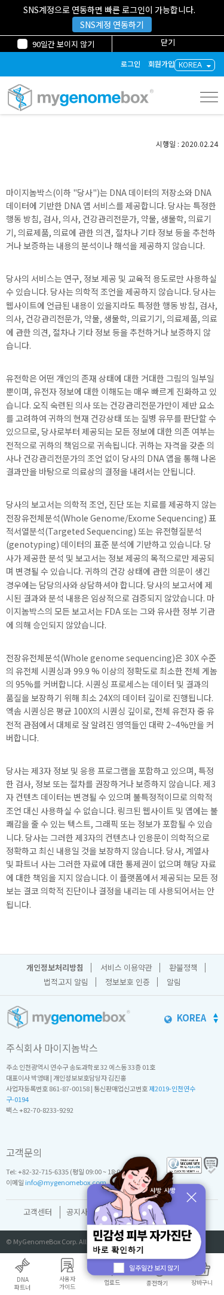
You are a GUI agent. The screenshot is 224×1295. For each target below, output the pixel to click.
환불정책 (183, 967)
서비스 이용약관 (126, 967)
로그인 (130, 64)
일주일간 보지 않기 (154, 1267)
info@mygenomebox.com (65, 1182)
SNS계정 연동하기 (112, 24)
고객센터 (37, 1211)
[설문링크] (146, 1218)
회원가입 (161, 64)
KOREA (190, 64)
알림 (174, 981)
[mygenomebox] (80, 97)
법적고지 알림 (66, 981)
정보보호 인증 (127, 981)
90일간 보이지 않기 (63, 44)
